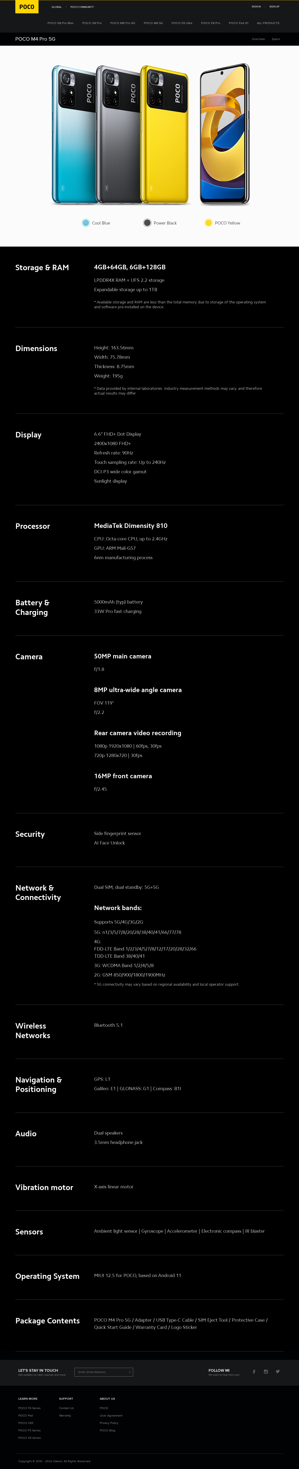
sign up (274, 6)
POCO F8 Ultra (182, 23)
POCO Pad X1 (238, 23)
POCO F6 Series (29, 1408)
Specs (276, 39)
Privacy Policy (109, 1423)
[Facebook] (254, 1372)
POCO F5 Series (29, 1430)
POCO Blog (107, 1430)
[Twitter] (278, 1372)
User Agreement (111, 1415)
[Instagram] (266, 1372)
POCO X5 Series (29, 1437)
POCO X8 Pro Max (60, 23)
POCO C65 (25, 1423)
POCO (104, 1408)
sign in (256, 6)
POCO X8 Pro (92, 23)
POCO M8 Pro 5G (122, 23)
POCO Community (82, 7)
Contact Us (66, 1408)
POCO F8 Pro (210, 23)
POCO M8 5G (153, 23)
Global (57, 7)
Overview (258, 39)
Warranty (65, 1415)
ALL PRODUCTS (268, 23)
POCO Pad (25, 1415)
